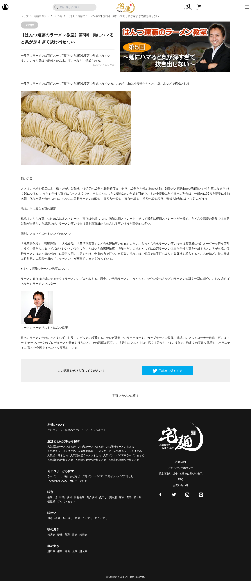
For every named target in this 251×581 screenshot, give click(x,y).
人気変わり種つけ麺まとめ (123, 459)
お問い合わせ (180, 485)
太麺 (74, 551)
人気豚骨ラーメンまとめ (61, 450)
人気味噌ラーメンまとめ (120, 446)
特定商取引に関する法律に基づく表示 (180, 473)
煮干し (103, 497)
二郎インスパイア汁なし (119, 476)
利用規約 (180, 461)
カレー (73, 480)
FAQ (180, 479)
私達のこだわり (74, 430)
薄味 (59, 534)
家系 (121, 497)
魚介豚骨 (92, 497)
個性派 (51, 501)
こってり (87, 518)
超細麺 (51, 551)
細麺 (59, 551)
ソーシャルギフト (95, 430)
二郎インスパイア (92, 476)
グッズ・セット (66, 501)
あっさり (67, 518)
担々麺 (137, 497)
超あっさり (53, 518)
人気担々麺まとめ (57, 455)
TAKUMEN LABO (57, 480)
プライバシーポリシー (180, 467)
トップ (24, 16)
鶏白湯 (113, 497)
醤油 (50, 497)
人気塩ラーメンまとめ (91, 446)
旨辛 (129, 497)
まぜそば (75, 476)
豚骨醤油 (79, 497)
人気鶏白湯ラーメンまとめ (85, 455)
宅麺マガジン (41, 16)
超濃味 (83, 534)
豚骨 (69, 497)
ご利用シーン (55, 430)
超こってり (101, 518)
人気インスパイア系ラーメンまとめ (123, 455)
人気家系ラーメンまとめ (128, 450)
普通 (77, 518)
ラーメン (52, 476)
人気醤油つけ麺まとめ (60, 459)
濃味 (74, 534)
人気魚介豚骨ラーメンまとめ (94, 450)
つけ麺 (64, 476)
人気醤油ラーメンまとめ (61, 446)
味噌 (62, 497)
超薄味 (51, 534)
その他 (58, 16)
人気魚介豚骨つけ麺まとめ (90, 459)
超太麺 (83, 551)
